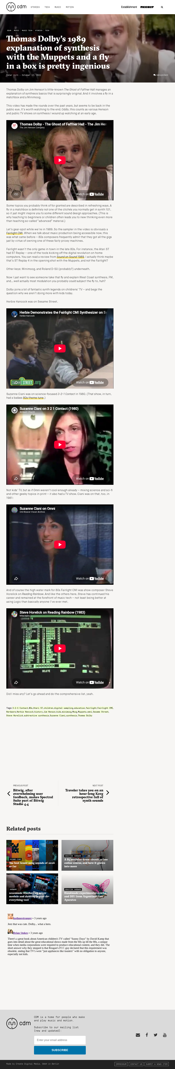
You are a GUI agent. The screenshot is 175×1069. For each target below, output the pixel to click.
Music (58, 7)
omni (89, 711)
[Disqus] (59, 955)
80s (30, 708)
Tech (47, 7)
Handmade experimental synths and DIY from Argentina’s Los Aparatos (85, 896)
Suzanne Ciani (57, 715)
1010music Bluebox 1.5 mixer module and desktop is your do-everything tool (29, 896)
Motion (70, 7)
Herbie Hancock (25, 711)
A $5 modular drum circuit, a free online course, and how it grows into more (86, 863)
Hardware (11, 711)
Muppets (82, 711)
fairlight (91, 708)
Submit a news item (156, 1064)
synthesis (71, 715)
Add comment (162, 75)
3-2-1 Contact (20, 708)
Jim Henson (50, 711)
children (48, 708)
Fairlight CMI (14, 233)
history (38, 711)
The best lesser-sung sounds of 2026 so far (32, 864)
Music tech (27, 30)
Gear (9, 30)
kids (58, 711)
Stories (35, 7)
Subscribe (60, 1050)
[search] (162, 7)
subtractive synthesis (36, 715)
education (79, 708)
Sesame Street (101, 711)
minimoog (67, 711)
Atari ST (38, 708)
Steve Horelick (14, 715)
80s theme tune (33, 398)
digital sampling (63, 708)
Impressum (121, 1064)
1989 (70, 257)
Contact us (136, 1064)
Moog (74, 711)
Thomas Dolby (85, 715)
